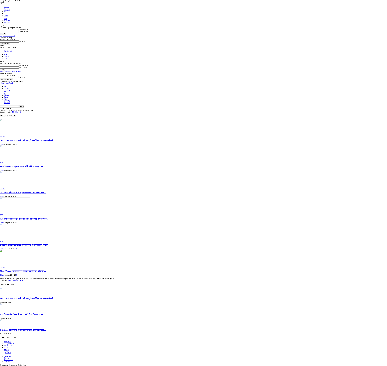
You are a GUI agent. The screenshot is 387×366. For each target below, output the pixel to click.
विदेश (5, 19)
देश (5, 11)
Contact (6, 58)
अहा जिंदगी (7, 22)
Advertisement (8, 360)
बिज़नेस (6, 17)
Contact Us (7, 361)
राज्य (1, 162)
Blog (5, 54)
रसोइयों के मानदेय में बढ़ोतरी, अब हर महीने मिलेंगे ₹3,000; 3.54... (22, 166)
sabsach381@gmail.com (15, 280)
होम (5, 6)
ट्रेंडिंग (7, 353)
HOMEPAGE (16, 112)
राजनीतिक (7, 20)
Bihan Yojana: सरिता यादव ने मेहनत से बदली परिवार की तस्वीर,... (23, 271)
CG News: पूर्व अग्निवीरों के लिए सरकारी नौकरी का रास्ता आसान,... (23, 193)
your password (23, 32)
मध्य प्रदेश (7, 10)
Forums (6, 56)
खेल (5, 13)
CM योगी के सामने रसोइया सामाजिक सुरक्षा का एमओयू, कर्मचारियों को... (24, 219)
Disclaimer (7, 356)
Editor (2, 144)
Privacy (6, 358)
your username (23, 29)
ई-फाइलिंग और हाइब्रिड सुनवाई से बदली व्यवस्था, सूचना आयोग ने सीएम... (24, 245)
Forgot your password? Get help (10, 71)
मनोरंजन (6, 15)
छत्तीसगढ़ (6, 8)
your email (22, 41)
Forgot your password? (7, 36)
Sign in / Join (8, 51)
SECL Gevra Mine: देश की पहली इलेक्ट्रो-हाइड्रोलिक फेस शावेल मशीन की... (27, 140)
